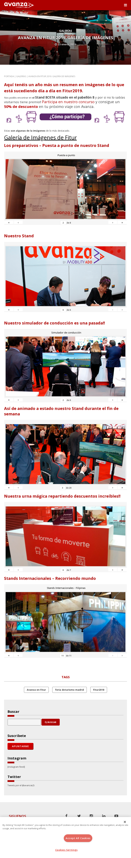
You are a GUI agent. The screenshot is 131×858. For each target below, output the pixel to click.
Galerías (65, 31)
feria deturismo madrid (69, 689)
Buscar (51, 722)
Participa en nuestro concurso (68, 101)
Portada (9, 76)
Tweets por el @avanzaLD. (21, 785)
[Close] (125, 821)
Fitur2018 (98, 689)
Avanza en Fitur (36, 689)
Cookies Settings (66, 850)
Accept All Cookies (78, 838)
